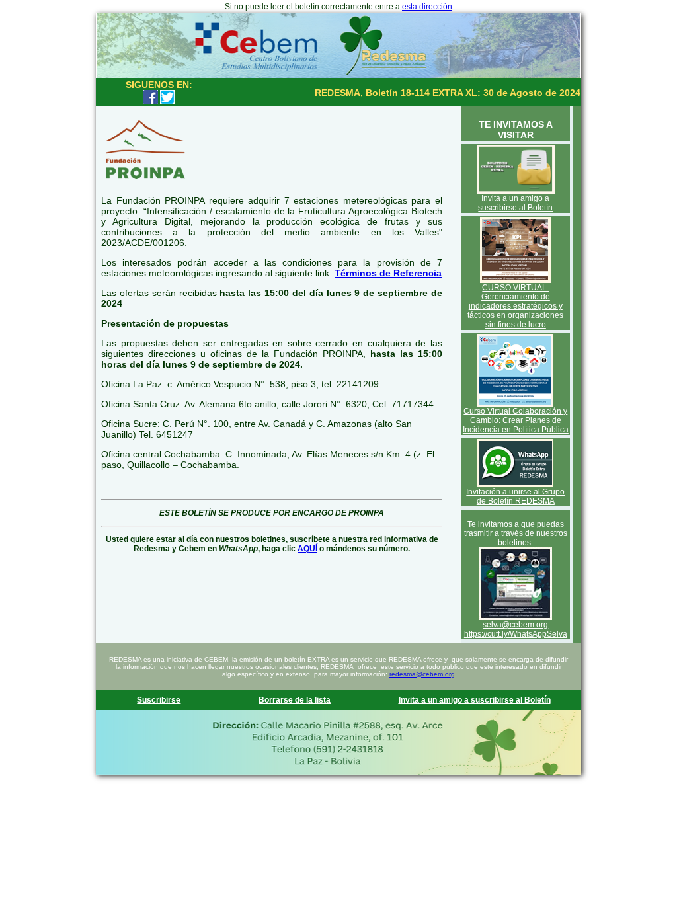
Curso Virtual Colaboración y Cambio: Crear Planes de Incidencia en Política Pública (516, 420)
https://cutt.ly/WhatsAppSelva (515, 634)
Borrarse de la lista (295, 700)
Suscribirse (158, 700)
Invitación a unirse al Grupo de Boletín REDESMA (515, 496)
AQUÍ (307, 548)
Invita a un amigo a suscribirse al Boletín (515, 203)
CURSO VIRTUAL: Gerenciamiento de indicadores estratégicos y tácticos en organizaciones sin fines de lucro (515, 306)
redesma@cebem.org (422, 674)
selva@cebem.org (515, 624)
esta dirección (427, 6)
